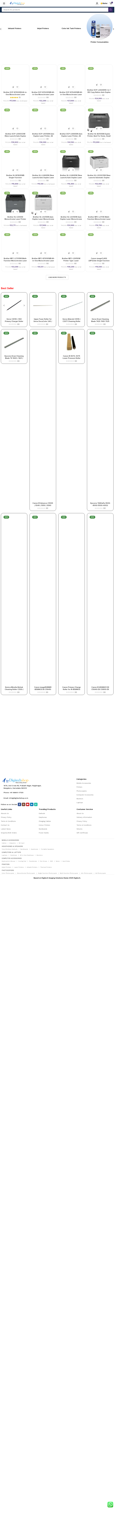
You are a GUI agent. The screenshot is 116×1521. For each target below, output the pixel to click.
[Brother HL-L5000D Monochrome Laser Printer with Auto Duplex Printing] (15, 641)
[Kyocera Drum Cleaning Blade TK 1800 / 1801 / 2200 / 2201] (14, 1073)
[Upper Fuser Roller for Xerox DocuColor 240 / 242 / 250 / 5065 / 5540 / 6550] (42, 1036)
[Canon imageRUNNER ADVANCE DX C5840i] (42, 1331)
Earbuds (42, 1471)
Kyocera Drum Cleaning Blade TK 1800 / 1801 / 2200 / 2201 (14, 1089)
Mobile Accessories (83, 1440)
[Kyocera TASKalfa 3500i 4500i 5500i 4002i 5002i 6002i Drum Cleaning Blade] (100, 1147)
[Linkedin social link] (31, 1462)
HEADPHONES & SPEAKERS (12, 1503)
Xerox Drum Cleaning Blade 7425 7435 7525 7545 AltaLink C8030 (100, 1052)
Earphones (43, 1475)
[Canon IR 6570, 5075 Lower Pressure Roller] (71, 1073)
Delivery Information (84, 1475)
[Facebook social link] (19, 1462)
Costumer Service (85, 1467)
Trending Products (47, 1467)
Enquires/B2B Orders (9, 1490)
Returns (79, 1486)
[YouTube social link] (27, 1462)
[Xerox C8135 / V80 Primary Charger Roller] (14, 1036)
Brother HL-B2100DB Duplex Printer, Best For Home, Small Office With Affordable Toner (99, 282)
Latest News (6, 1486)
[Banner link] (19, 50)
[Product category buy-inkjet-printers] (43, 22)
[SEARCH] (110, 9)
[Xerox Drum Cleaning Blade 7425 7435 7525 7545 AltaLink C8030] (100, 1036)
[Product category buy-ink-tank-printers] (15, 22)
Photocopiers (81, 1448)
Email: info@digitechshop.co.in (16, 1455)
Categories (81, 1436)
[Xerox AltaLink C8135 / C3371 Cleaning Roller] (71, 1036)
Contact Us (5, 1482)
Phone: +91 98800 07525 (13, 1450)
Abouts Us (5, 1471)
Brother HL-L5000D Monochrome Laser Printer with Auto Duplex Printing (15, 657)
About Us (80, 1471)
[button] (113, 29)
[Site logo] (17, 3)
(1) (20, 243)
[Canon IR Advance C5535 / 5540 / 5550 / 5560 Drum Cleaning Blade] (42, 1147)
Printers (79, 1444)
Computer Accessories (84, 1452)
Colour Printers (44, 1482)
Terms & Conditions (8, 1478)
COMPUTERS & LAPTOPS (11, 1509)
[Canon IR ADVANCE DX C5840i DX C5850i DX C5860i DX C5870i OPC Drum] (100, 1331)
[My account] (97, 3)
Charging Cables (45, 1478)
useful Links (6, 1467)
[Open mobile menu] (4, 3)
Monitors (79, 1456)
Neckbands (43, 1486)
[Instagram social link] (23, 1462)
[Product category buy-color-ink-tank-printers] (71, 22)
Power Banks (44, 1490)
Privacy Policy (6, 1475)
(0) (47, 243)
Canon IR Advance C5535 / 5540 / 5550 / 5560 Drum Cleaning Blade (43, 1236)
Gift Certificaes (82, 1490)
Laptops (79, 1460)
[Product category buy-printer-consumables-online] (100, 29)
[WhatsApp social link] (35, 1462)
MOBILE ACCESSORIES (10, 1497)
